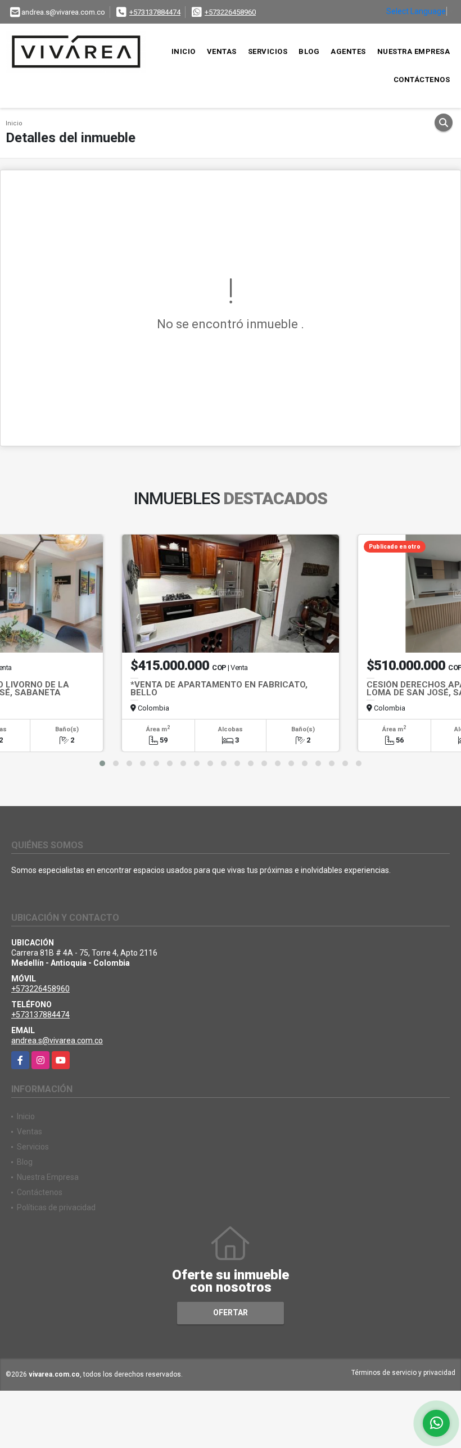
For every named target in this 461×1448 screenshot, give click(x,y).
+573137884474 (154, 12)
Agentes (348, 51)
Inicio (183, 51)
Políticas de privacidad (56, 1207)
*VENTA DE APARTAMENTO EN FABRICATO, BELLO (219, 689)
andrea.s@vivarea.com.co (57, 1040)
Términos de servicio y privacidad (403, 1373)
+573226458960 (230, 12)
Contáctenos (422, 79)
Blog (309, 51)
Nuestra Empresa (413, 51)
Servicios (268, 51)
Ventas (222, 51)
